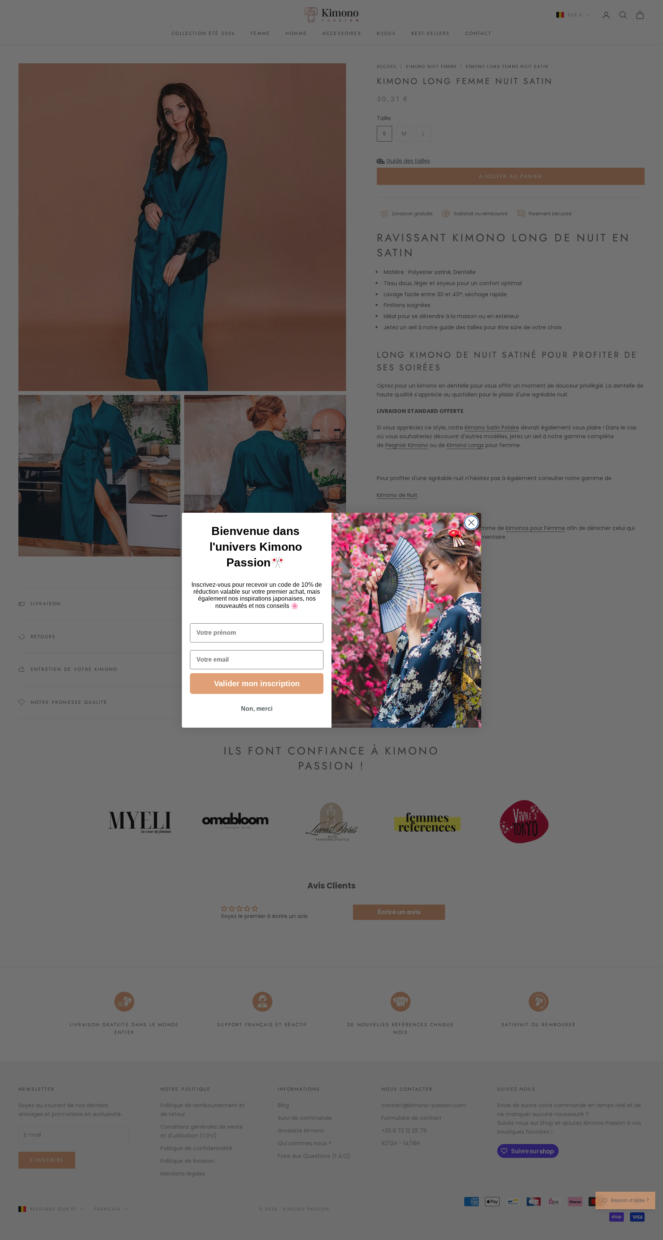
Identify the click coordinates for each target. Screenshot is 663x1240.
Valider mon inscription (257, 683)
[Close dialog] (471, 522)
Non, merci (256, 708)
